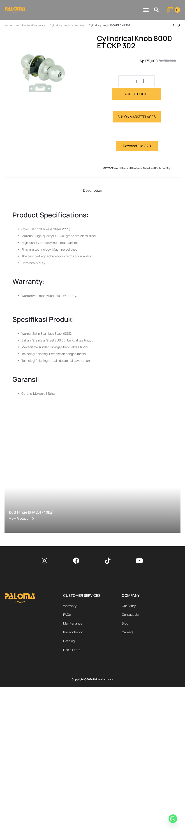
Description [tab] (92, 190)
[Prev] (174, 25)
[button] (156, 10)
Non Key (79, 25)
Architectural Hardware (30, 25)
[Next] (178, 25)
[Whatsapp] (173, 819)
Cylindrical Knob (60, 25)
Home (8, 25)
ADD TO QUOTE (137, 94)
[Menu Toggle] (146, 10)
